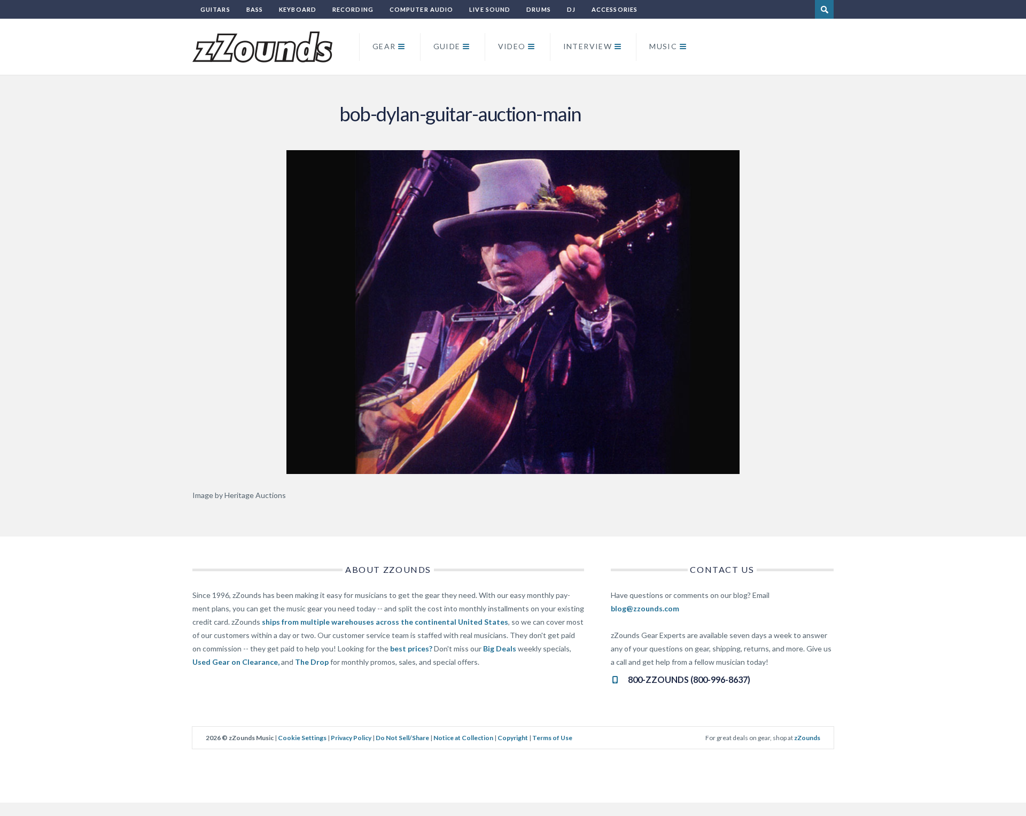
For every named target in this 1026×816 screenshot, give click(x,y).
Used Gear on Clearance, (235, 661)
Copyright (513, 738)
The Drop (312, 661)
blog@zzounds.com (645, 608)
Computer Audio (421, 9)
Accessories (615, 9)
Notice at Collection (463, 738)
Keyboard (297, 9)
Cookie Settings (302, 738)
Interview (587, 46)
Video (512, 46)
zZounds (807, 738)
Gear (384, 46)
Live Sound (489, 9)
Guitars (215, 9)
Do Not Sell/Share (402, 738)
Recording (353, 9)
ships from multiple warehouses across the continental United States (385, 621)
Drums (538, 9)
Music (663, 46)
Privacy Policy (351, 738)
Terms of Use (552, 738)
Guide (447, 46)
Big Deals (499, 648)
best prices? (411, 648)
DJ (571, 9)
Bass (254, 9)
